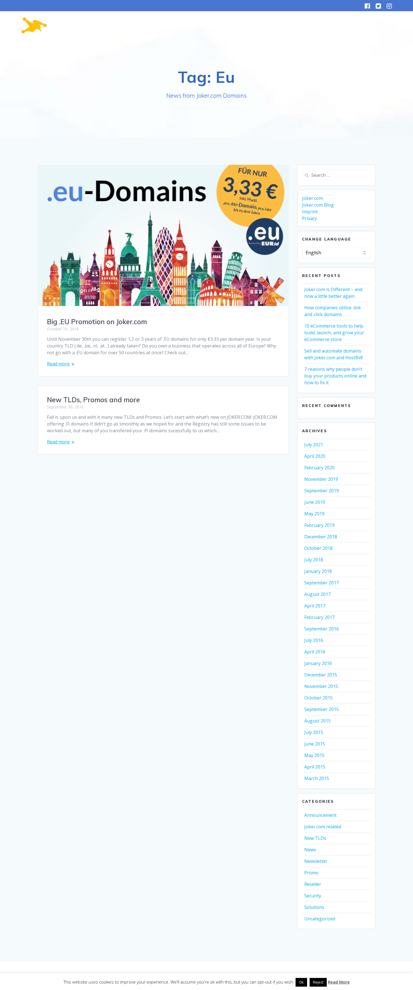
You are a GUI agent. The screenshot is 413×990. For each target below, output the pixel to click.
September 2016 (321, 629)
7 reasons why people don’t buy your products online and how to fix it (335, 376)
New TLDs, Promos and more (93, 399)
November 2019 (321, 479)
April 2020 (314, 456)
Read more (58, 364)
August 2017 (317, 594)
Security (312, 896)
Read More (339, 982)
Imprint (310, 212)
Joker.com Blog (318, 205)
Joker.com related (322, 827)
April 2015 (314, 767)
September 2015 (321, 709)
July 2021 (313, 445)
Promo (311, 873)
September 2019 (321, 491)
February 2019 (319, 525)
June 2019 (314, 502)
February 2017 (319, 617)
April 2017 (314, 606)
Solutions (314, 907)
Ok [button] (301, 982)
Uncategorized (319, 919)
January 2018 (318, 571)
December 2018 (320, 537)
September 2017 (321, 583)
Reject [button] (318, 982)
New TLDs (315, 838)
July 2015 (313, 732)
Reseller (312, 884)
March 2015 (316, 778)
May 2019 (314, 514)
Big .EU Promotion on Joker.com (97, 321)
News (310, 850)
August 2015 (317, 721)
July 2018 (313, 560)
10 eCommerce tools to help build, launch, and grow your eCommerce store (334, 332)
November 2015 (321, 686)
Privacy (309, 218)
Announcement (320, 815)
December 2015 (320, 675)
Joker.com (312, 198)
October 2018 (318, 548)
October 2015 (318, 698)
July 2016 (313, 640)
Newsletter (316, 861)
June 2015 (314, 744)
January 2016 (318, 663)
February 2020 (319, 468)
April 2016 (314, 652)
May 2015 (314, 755)
